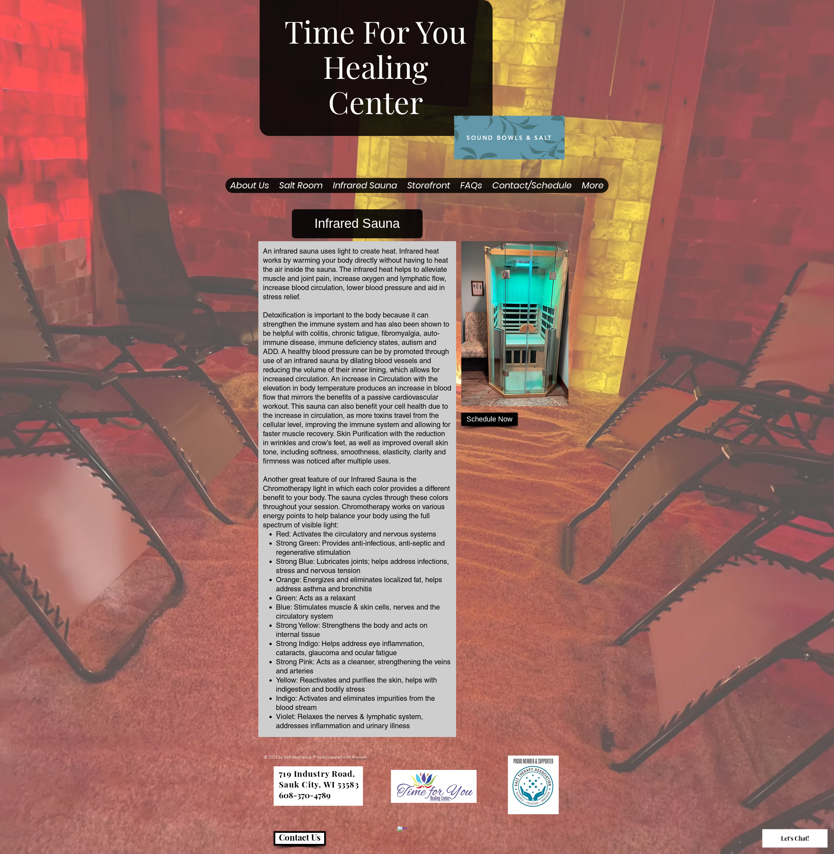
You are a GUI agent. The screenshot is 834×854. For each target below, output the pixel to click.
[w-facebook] (402, 831)
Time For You (375, 31)
